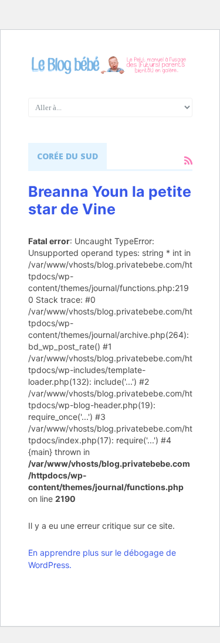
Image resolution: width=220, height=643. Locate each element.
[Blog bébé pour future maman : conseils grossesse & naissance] (110, 65)
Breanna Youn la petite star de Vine (109, 200)
